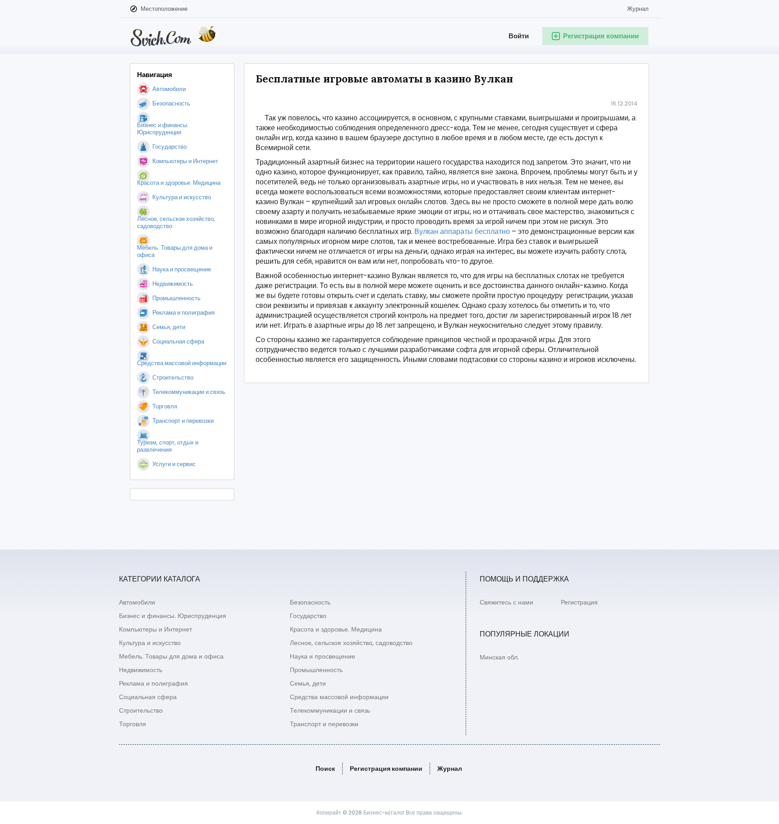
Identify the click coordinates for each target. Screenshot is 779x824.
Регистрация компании (386, 768)
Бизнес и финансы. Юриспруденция (172, 615)
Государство (308, 615)
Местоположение (164, 8)
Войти (519, 36)
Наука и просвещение (322, 656)
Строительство (141, 710)
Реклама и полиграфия (153, 683)
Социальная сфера (148, 696)
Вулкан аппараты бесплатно (462, 231)
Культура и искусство (150, 642)
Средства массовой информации (339, 696)
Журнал (638, 8)
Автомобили (137, 602)
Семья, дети (308, 683)
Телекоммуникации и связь (330, 710)
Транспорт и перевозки (324, 723)
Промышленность (316, 669)
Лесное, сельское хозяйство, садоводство (351, 642)
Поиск (325, 768)
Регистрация (579, 602)
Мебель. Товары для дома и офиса (171, 656)
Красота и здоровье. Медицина (336, 629)
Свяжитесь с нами (506, 602)
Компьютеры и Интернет (155, 629)
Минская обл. (499, 657)
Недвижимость (140, 669)
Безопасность (310, 602)
